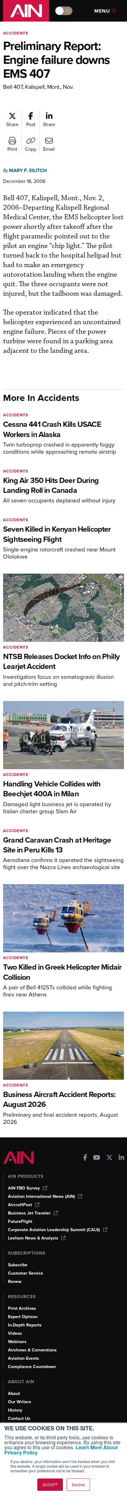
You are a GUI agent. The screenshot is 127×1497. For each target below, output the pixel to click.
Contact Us (19, 1418)
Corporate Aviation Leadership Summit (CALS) (54, 1229)
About (14, 1393)
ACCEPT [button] (50, 1484)
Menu (102, 10)
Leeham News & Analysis (33, 1238)
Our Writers (19, 1401)
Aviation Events (23, 1358)
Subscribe (17, 1265)
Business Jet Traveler (29, 1213)
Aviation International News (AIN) (41, 1196)
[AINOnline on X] (109, 1158)
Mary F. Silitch (28, 170)
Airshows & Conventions (32, 1350)
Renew (15, 1281)
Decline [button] (78, 1484)
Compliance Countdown (32, 1366)
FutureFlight (20, 1221)
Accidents (15, 33)
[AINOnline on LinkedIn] (121, 1158)
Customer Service (25, 1273)
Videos (15, 1333)
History (15, 1410)
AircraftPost (20, 1204)
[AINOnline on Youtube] (96, 1158)
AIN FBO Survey (24, 1188)
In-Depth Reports (25, 1325)
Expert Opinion (23, 1316)
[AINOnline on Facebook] (85, 1158)
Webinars (17, 1341)
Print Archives (22, 1308)
